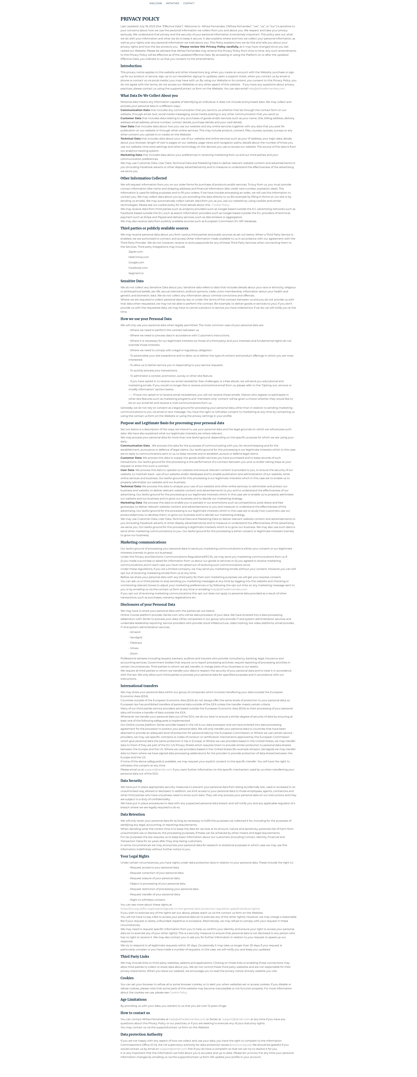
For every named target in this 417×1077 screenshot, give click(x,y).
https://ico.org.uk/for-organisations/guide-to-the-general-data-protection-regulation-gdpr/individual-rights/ (190, 908)
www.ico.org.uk (240, 1044)
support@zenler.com (158, 769)
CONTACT (188, 3)
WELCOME (155, 3)
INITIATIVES (172, 3)
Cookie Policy (220, 204)
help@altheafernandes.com (266, 88)
